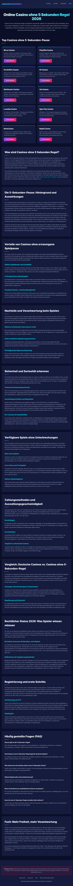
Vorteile (56, 3)
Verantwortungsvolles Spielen (47, 877)
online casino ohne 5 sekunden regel (50, 177)
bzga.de (40, 872)
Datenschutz (22, 877)
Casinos (48, 3)
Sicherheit (63, 3)
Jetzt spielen (10, 60)
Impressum (30, 877)
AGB (36, 877)
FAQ (70, 3)
